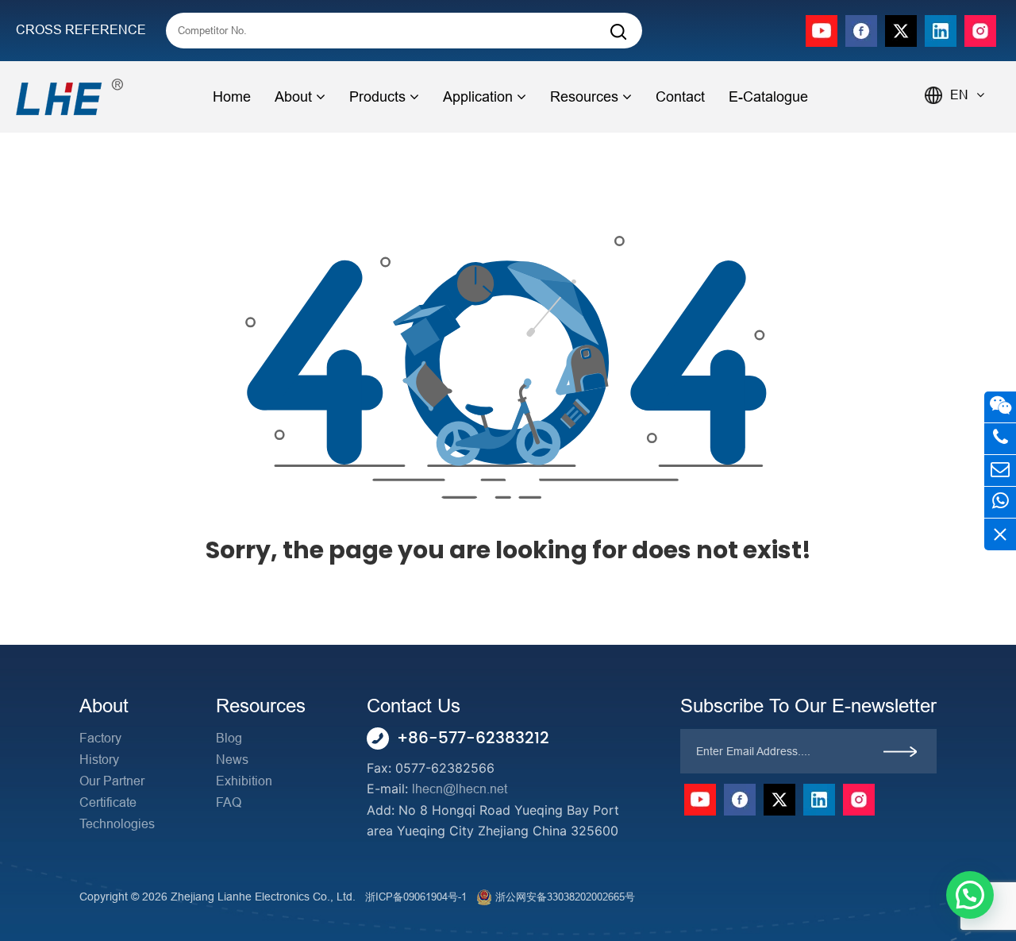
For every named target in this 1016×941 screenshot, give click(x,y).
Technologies (117, 824)
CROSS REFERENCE (81, 30)
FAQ (228, 802)
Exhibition (244, 781)
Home (232, 97)
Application (478, 97)
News (232, 759)
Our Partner (111, 781)
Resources (584, 97)
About (293, 97)
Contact (680, 97)
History (99, 759)
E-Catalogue (768, 97)
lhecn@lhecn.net (459, 789)
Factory (100, 738)
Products (377, 97)
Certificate (108, 802)
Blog (229, 738)
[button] (970, 895)
